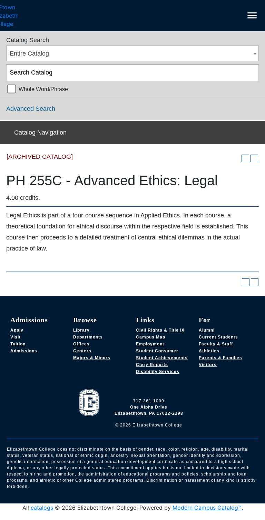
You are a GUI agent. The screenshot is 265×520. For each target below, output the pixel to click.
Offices (81, 344)
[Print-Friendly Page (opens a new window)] (245, 158)
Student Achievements (162, 357)
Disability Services (157, 371)
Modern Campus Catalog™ (207, 507)
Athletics (209, 351)
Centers (82, 351)
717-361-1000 (148, 401)
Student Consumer (157, 351)
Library (81, 330)
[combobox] (132, 53)
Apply (16, 330)
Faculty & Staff (216, 344)
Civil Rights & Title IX (160, 330)
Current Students (218, 337)
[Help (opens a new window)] (254, 158)
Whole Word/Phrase (43, 89)
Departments (88, 337)
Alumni (207, 330)
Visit (15, 337)
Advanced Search (30, 108)
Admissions (23, 351)
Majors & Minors (91, 357)
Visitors (208, 364)
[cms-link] (91, 403)
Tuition (18, 344)
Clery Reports (152, 364)
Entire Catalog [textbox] (29, 53)
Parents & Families (220, 357)
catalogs (42, 507)
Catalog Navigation (40, 132)
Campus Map (150, 337)
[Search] (251, 72)
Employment (150, 344)
